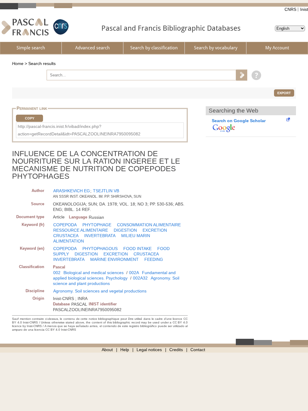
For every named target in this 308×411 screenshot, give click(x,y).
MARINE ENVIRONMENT (114, 259)
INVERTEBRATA (100, 235)
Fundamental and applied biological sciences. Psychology (114, 275)
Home (17, 63)
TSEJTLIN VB (106, 190)
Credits (176, 349)
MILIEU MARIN (135, 235)
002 (56, 272)
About (107, 349)
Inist (304, 9)
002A (134, 272)
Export (284, 93)
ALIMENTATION (68, 241)
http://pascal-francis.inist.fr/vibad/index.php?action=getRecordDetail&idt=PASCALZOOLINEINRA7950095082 (79, 130)
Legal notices (149, 349)
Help (124, 349)
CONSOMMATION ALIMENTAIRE (149, 224)
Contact (197, 349)
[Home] (25, 27)
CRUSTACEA (66, 235)
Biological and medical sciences (93, 272)
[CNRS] (60, 27)
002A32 (140, 278)
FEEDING (153, 259)
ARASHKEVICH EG (71, 190)
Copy (29, 118)
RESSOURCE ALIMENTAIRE (80, 230)
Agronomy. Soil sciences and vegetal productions (99, 291)
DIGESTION (125, 230)
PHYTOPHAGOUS (100, 248)
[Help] (254, 75)
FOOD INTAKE (137, 248)
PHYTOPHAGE (96, 224)
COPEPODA (65, 224)
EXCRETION (155, 230)
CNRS (290, 9)
